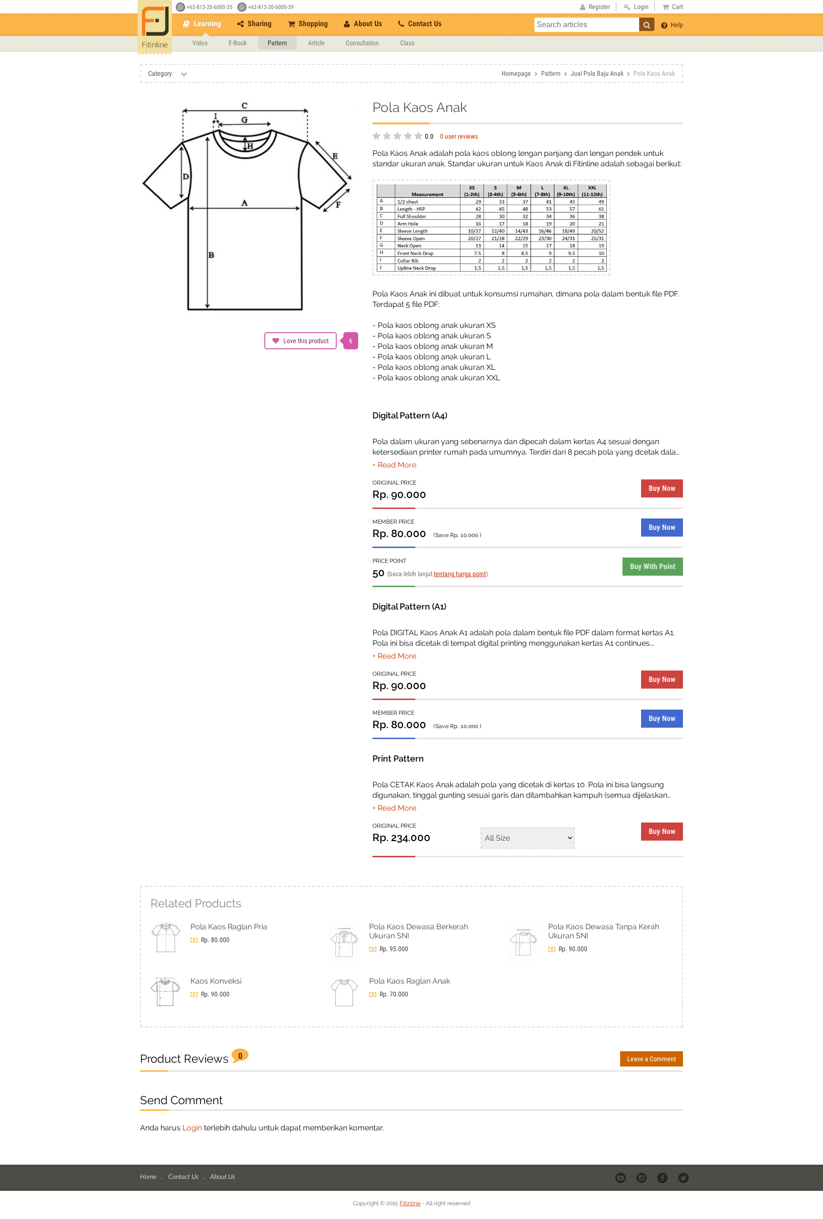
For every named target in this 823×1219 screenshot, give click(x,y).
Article (316, 43)
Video (200, 43)
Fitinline (410, 1203)
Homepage (516, 73)
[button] (394, 464)
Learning (206, 23)
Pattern (277, 43)
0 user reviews (459, 136)
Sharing (258, 23)
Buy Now (662, 488)
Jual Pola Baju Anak (597, 73)
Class (407, 43)
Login (192, 1127)
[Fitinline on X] (684, 1177)
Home (149, 1176)
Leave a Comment (651, 1059)
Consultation (362, 43)
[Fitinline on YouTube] (621, 1177)
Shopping (312, 23)
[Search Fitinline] (646, 24)
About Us (367, 23)
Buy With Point (652, 566)
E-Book (238, 43)
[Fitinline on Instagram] (642, 1177)
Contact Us (424, 23)
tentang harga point (460, 574)
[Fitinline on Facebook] (663, 1177)
